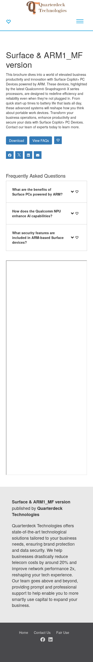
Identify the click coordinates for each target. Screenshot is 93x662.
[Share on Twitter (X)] (19, 155)
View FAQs (40, 140)
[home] (46, 7)
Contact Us (42, 632)
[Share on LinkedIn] (28, 155)
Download (16, 140)
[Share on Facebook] (9, 155)
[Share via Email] (37, 155)
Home (23, 632)
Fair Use (62, 632)
